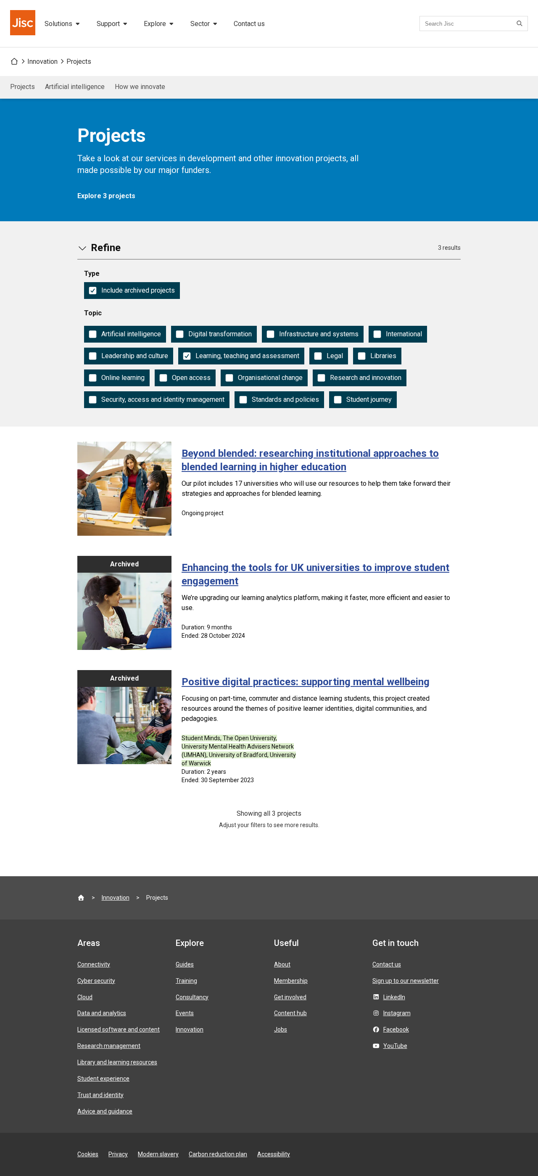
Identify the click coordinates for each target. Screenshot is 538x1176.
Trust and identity (100, 1095)
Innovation (42, 61)
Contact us (249, 24)
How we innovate (140, 87)
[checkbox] (132, 290)
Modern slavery (158, 1154)
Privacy (118, 1154)
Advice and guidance (104, 1111)
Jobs (280, 1029)
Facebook (396, 1029)
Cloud (84, 997)
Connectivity (93, 964)
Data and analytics (101, 1013)
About (282, 964)
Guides (185, 964)
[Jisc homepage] (23, 23)
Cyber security (96, 980)
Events (185, 1013)
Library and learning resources (117, 1062)
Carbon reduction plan (218, 1154)
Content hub (290, 1013)
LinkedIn (394, 997)
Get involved (290, 997)
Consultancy (192, 997)
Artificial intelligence (75, 87)
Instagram (397, 1013)
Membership (291, 980)
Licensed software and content (118, 1029)
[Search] (520, 23)
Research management (108, 1045)
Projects (78, 61)
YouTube (395, 1045)
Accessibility (273, 1154)
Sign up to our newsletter (405, 980)
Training (186, 980)
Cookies (87, 1154)
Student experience (103, 1078)
